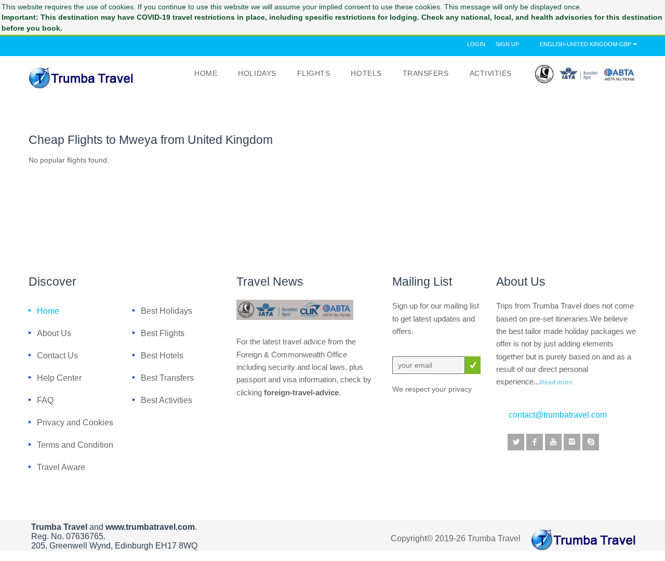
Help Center (59, 377)
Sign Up (507, 44)
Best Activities (166, 400)
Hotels (366, 73)
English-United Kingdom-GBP (585, 44)
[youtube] (553, 442)
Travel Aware (61, 467)
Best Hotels (162, 355)
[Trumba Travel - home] (81, 78)
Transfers (426, 73)
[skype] (590, 442)
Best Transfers (167, 377)
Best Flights (162, 333)
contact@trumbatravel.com (558, 414)
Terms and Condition (75, 444)
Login (476, 44)
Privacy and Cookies (75, 422)
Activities (491, 73)
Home (205, 73)
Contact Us (57, 355)
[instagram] (572, 442)
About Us (54, 333)
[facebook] (534, 442)
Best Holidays (166, 310)
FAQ (45, 400)
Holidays (257, 73)
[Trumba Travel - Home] (583, 539)
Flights (313, 73)
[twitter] (516, 442)
